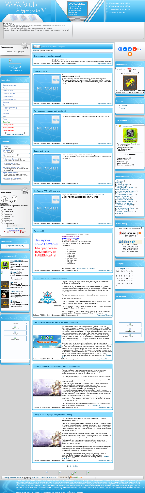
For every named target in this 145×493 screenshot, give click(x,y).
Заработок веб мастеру (124, 193)
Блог (4, 116)
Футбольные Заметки (10, 159)
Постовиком (8, 209)
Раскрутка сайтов (122, 189)
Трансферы (7, 151)
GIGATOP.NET (15, 336)
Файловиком (8, 214)
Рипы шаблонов (130, 328)
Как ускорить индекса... (125, 188)
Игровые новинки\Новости (12, 167)
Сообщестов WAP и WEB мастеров (47, 191)
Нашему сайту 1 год (41, 151)
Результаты (10, 228)
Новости (6, 113)
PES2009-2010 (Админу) (86, 268)
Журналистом (9, 216)
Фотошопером (9, 223)
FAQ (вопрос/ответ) (10, 108)
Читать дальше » (94, 405)
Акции (5, 146)
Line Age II (119, 213)
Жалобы (119, 206)
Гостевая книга (8, 91)
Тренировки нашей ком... (126, 208)
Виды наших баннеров (15, 246)
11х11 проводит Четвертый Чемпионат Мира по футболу (56, 322)
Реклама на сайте (40, 71)
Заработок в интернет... (125, 194)
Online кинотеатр (9, 93)
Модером (7, 218)
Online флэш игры (9, 99)
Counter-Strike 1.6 (122, 210)
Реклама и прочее (9, 163)
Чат (4, 105)
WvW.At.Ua (35, 478)
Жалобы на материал (125, 205)
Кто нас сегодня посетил (15, 133)
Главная (35, 50)
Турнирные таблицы (10, 155)
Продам (120, 181)
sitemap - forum (15, 478)
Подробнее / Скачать (104, 64)
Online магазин (8, 96)
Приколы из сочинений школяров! (47, 56)
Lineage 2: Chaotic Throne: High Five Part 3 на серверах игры (57, 366)
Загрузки (6, 102)
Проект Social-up (123, 198)
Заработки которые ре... (126, 201)
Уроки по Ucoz (121, 186)
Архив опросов (19, 228)
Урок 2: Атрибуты (123, 184)
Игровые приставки (10, 173)
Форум (5, 88)
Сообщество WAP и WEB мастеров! (91, 195)
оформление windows (48, 478)
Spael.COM (130, 322)
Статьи (5, 110)
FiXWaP (15, 330)
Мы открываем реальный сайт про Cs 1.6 (50, 111)
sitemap (6, 478)
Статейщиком (8, 212)
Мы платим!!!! (39, 231)
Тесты (5, 119)
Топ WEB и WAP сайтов (130, 333)
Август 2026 (124, 269)
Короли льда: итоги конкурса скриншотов (50, 278)
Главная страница (9, 85)
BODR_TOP (15, 325)
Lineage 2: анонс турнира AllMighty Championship (53, 415)
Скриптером (8, 221)
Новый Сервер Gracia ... (126, 211)
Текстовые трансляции (11, 178)
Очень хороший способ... (126, 191)
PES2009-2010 (127, 126)
